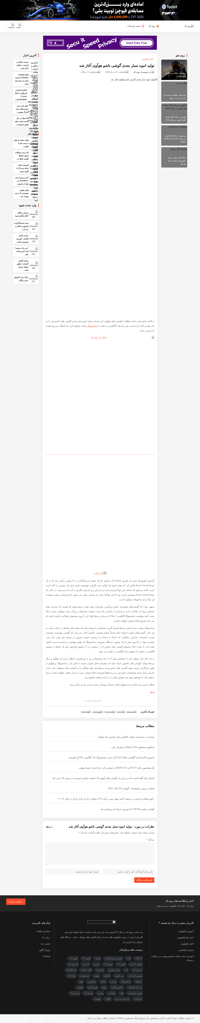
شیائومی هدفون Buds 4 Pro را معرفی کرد (132, 747)
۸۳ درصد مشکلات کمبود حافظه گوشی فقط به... (22, 155)
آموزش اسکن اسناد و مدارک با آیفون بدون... (22, 168)
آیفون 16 (86, 958)
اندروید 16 (137, 970)
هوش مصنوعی (135, 993)
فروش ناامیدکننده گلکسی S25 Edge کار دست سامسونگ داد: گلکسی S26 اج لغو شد (111, 757)
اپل (126, 970)
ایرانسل (100, 970)
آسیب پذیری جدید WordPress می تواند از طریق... (21, 180)
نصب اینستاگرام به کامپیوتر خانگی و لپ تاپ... (21, 226)
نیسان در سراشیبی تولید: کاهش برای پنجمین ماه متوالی (125, 736)
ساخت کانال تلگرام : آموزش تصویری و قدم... (22, 239)
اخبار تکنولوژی (187, 944)
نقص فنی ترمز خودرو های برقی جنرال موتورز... (21, 109)
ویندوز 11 (75, 993)
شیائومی (92, 981)
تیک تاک (71, 976)
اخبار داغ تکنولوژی (185, 937)
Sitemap (46, 956)
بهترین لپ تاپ (135, 976)
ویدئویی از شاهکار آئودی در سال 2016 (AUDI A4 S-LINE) (175, 139)
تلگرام (107, 976)
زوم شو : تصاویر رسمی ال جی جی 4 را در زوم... (174, 96)
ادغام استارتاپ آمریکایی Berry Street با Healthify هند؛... (21, 95)
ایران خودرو (114, 970)
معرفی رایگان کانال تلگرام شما (21, 214)
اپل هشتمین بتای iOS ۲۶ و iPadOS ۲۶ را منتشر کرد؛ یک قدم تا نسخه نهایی (116, 767)
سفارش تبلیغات (43, 931)
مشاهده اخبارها (15, 902)
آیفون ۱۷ (108, 964)
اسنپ (96, 964)
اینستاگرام (71, 970)
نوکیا (104, 987)
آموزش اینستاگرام (113, 958)
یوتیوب (98, 999)
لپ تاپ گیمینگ (135, 987)
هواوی (80, 987)
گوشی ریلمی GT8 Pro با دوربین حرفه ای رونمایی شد (127, 809)
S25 (129, 958)
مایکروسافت (117, 987)
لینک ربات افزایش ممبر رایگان (21, 278)
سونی (113, 981)
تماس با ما (45, 944)
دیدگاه (150, 840)
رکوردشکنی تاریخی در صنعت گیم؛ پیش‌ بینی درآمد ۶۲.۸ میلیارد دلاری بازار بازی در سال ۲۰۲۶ (106, 798)
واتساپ (111, 993)
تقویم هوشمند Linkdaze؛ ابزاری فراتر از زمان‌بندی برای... (22, 79)
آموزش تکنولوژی (186, 931)
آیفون (97, 958)
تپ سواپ (84, 976)
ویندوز (100, 993)
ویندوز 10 (88, 993)
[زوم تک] (189, 26)
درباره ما (46, 937)
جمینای (139, 981)
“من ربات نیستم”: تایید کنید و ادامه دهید (21, 251)
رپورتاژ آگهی (44, 950)
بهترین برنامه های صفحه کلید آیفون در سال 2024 (175, 118)
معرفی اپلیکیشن (186, 950)
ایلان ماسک (86, 970)
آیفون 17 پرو (136, 964)
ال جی (86, 964)
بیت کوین (119, 976)
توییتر (96, 976)
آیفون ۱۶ (121, 964)
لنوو (81, 981)
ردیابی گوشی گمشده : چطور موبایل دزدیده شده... (22, 265)
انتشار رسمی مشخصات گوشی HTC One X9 (131, 788)
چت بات (138, 999)
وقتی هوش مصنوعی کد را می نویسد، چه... (22, 193)
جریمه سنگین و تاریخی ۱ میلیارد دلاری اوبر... (22, 65)
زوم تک (152, 26)
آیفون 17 (74, 958)
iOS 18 (139, 958)
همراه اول (92, 987)
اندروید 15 (73, 964)
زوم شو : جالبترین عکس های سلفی (175, 74)
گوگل (108, 999)
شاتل (103, 981)
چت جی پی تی (122, 999)
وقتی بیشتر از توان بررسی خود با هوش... (21, 143)
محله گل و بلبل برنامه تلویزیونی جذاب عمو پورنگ (177, 160)
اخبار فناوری (147, 59)
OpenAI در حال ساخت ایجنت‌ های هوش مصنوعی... (22, 121)
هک (121, 993)
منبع (152, 692)
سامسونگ (92, 326)
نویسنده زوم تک (140, 72)
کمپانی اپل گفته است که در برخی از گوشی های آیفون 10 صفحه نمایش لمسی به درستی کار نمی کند (103, 778)
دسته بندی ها (135, 26)
